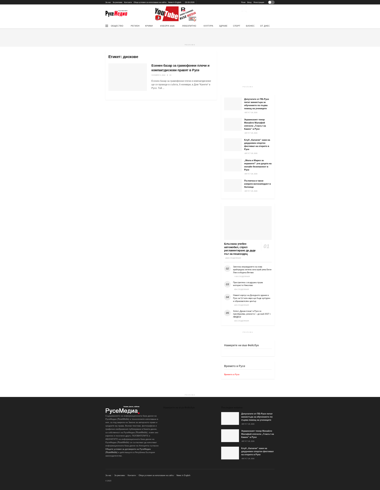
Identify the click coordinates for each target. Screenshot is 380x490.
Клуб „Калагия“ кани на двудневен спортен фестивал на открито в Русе (257, 451)
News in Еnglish (174, 2)
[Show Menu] (106, 26)
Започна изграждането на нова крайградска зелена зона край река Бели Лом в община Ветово (252, 269)
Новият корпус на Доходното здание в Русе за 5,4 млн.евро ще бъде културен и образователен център (251, 298)
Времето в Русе (231, 374)
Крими (149, 25)
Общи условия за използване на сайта (150, 2)
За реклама (117, 2)
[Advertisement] (190, 35)
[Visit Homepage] (116, 14)
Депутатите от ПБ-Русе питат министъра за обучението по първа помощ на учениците (257, 416)
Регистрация (259, 2)
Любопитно (189, 25)
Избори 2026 (167, 25)
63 (170, 75)
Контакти (128, 2)
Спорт (236, 25)
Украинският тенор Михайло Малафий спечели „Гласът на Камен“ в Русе (257, 434)
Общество (117, 25)
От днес (265, 25)
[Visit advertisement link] (176, 13)
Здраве (223, 25)
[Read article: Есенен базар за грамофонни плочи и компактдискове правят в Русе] (127, 77)
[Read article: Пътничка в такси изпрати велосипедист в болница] (233, 185)
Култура (208, 25)
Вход (249, 2)
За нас (108, 2)
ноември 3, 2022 (158, 75)
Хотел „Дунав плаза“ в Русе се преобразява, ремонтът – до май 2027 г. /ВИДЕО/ (252, 314)
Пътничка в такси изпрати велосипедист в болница (257, 183)
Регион (135, 25)
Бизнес (250, 25)
